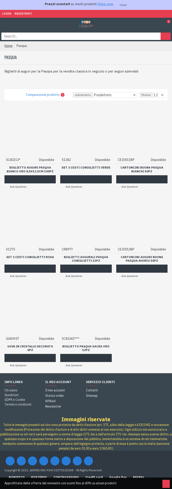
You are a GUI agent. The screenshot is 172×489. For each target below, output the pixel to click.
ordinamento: (83, 94)
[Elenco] (15, 95)
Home (8, 46)
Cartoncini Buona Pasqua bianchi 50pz (141, 169)
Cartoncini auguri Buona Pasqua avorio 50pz (142, 259)
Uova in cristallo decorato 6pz (30, 348)
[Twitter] (21, 460)
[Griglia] (10, 95)
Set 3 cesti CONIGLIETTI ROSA (30, 257)
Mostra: (146, 94)
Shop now (105, 4)
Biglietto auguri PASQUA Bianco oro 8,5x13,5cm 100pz (30, 169)
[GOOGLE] (32, 460)
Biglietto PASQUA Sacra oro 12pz (86, 348)
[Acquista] (30, 179)
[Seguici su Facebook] (10, 460)
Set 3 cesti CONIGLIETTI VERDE (86, 167)
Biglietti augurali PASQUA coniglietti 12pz (86, 259)
